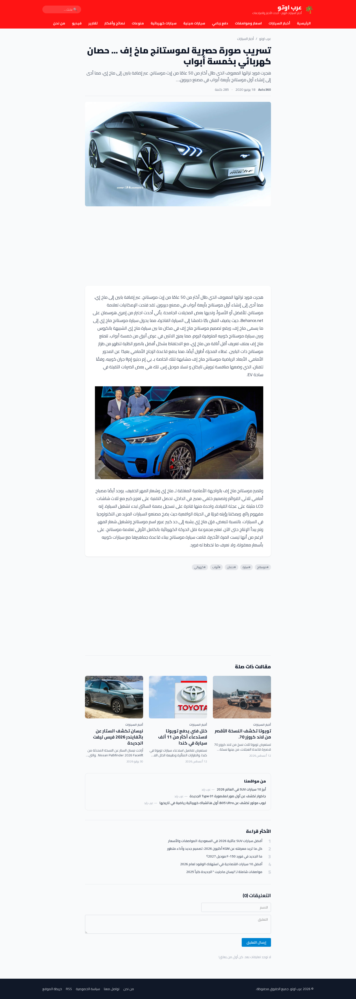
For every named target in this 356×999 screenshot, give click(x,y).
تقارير (93, 23)
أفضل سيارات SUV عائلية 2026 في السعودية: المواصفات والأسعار (215, 841)
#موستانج (263, 567)
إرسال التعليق (256, 942)
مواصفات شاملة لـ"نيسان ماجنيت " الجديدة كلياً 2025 (224, 872)
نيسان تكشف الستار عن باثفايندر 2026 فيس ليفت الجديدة (118, 737)
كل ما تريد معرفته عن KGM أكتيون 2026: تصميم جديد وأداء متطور (214, 848)
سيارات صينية (194, 23)
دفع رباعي (220, 23)
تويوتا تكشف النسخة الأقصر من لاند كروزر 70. (243, 734)
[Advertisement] (178, 246)
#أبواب (216, 567)
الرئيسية (304, 23)
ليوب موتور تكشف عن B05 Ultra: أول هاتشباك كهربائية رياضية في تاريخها (212, 803)
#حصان (231, 567)
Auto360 (264, 89)
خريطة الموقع (52, 988)
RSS (69, 988)
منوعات (138, 23)
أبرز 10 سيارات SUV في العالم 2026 (241, 789)
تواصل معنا (111, 988)
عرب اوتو (265, 39)
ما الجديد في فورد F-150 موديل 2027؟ (234, 856)
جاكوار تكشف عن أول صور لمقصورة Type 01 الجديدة (228, 796)
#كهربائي (200, 567)
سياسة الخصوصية (88, 988)
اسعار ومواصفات (248, 23)
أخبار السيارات (279, 23)
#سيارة (246, 567)
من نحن (59, 23)
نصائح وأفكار (114, 23)
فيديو (77, 23)
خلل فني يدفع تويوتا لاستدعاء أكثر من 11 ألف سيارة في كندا (182, 737)
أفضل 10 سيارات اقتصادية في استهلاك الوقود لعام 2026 (221, 864)
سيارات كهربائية (164, 23)
